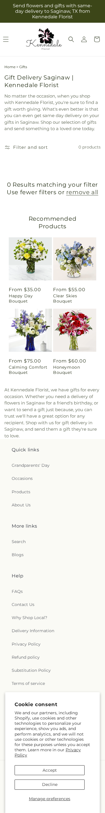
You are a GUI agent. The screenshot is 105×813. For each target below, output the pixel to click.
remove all (82, 192)
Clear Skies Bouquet (65, 298)
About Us (21, 505)
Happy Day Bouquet (21, 298)
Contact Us (23, 604)
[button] (71, 39)
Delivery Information (33, 630)
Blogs (18, 554)
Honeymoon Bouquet (66, 370)
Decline (49, 784)
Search (19, 541)
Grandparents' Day (31, 465)
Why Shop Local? (29, 617)
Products (21, 491)
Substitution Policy (31, 670)
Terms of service (28, 683)
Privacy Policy (26, 644)
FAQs (17, 591)
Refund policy (26, 657)
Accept (50, 770)
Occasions (22, 478)
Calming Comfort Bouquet (28, 370)
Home (9, 67)
